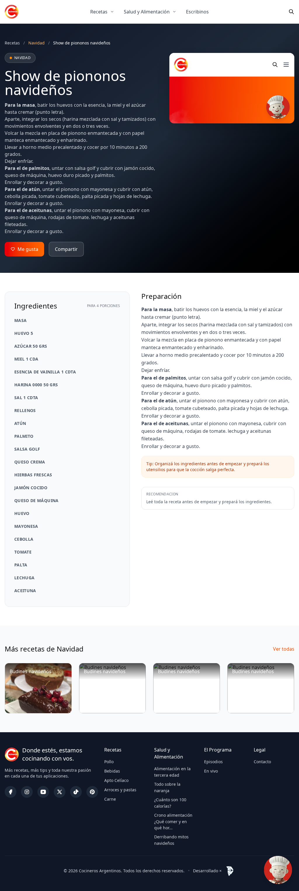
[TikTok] (76, 792)
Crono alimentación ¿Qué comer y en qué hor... (173, 821)
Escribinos (197, 11)
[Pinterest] (92, 792)
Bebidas (112, 771)
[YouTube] (43, 792)
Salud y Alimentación (147, 11)
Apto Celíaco (116, 780)
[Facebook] (10, 792)
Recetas (98, 11)
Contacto (262, 761)
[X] (59, 792)
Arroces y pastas (120, 789)
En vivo (211, 771)
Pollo (109, 761)
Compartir (66, 249)
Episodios (213, 761)
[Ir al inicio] (12, 12)
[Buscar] (291, 12)
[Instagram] (27, 792)
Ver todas (283, 649)
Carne (110, 799)
